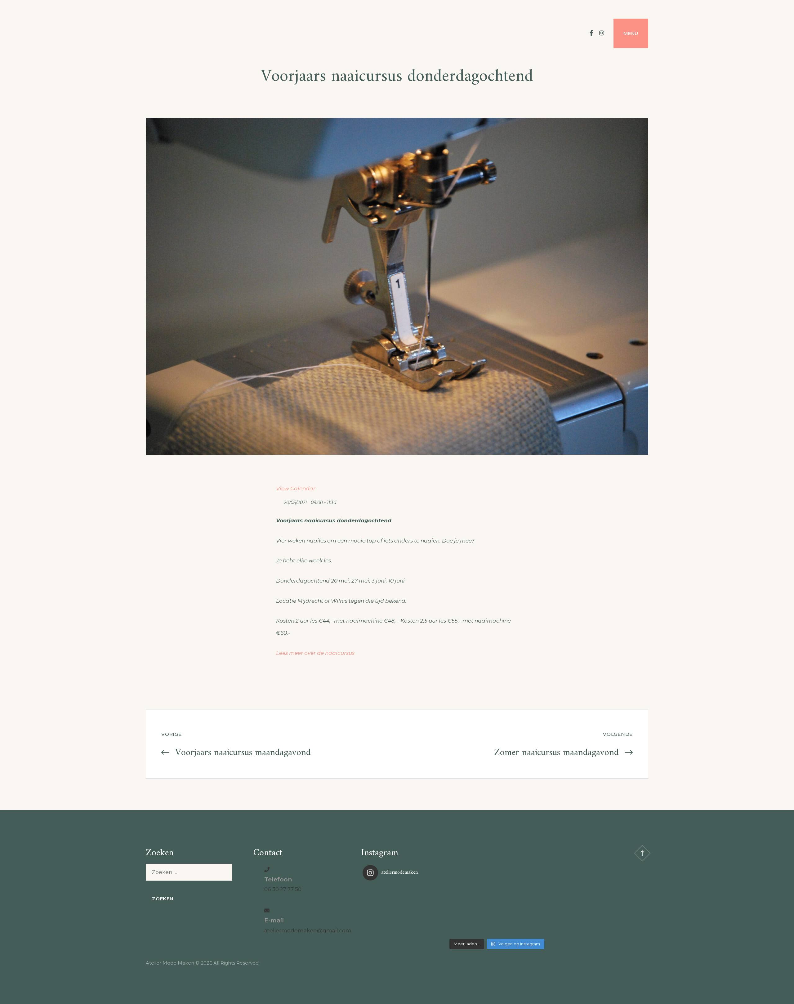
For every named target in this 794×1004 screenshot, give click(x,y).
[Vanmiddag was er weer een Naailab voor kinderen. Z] (407, 910)
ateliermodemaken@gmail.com (307, 930)
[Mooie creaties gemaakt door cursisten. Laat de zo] (586, 910)
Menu (630, 33)
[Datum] (279, 501)
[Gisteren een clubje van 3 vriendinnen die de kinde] (497, 910)
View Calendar (295, 488)
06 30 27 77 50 (282, 889)
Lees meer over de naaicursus (315, 653)
